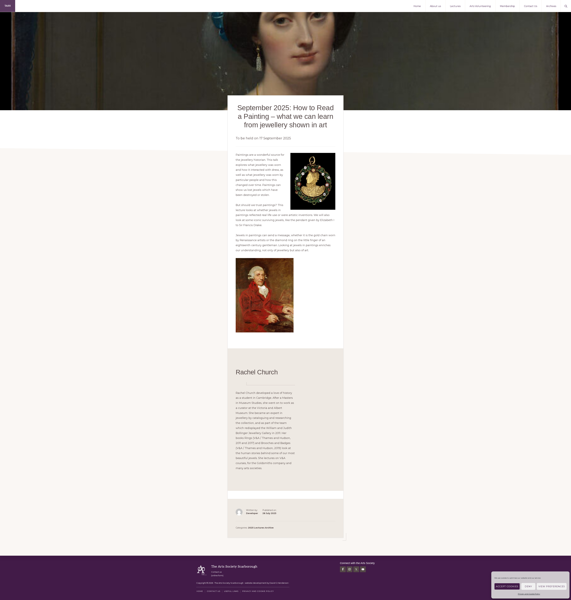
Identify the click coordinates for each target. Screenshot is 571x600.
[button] (566, 6)
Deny (528, 586)
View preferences (551, 586)
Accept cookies (507, 586)
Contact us (216, 572)
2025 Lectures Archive (261, 527)
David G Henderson (279, 583)
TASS (7, 5)
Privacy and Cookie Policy (529, 594)
